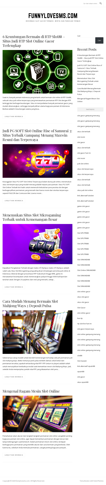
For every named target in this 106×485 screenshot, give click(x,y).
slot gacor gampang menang (88, 115)
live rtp (80, 318)
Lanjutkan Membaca (14, 116)
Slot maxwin (82, 361)
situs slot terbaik (83, 131)
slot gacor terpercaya (85, 329)
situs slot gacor (83, 297)
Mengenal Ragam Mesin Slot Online (31, 391)
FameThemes (98, 481)
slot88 (79, 355)
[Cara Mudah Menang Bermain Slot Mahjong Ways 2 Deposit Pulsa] (37, 332)
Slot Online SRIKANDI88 (86, 270)
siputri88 (80, 371)
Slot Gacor (81, 307)
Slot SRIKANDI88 (83, 259)
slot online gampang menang (88, 334)
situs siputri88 (82, 382)
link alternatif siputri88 (86, 366)
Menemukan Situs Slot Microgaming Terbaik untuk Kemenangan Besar (32, 217)
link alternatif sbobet (85, 195)
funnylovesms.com (53, 15)
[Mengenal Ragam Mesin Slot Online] (37, 414)
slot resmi (81, 137)
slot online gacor (83, 291)
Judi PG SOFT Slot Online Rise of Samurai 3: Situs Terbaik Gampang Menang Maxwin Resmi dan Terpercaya (37, 135)
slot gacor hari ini (84, 153)
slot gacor (81, 142)
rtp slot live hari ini (84, 323)
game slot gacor (83, 206)
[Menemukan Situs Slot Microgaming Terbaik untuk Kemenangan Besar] (37, 244)
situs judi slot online (85, 190)
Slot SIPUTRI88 (83, 233)
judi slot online (83, 163)
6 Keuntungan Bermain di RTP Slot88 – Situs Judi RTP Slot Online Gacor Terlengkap (34, 41)
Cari (78, 36)
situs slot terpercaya (85, 169)
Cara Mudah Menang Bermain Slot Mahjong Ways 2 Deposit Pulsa (30, 303)
